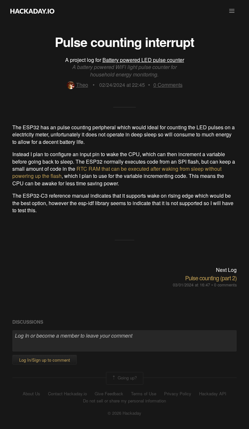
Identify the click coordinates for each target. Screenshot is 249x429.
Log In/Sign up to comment (44, 360)
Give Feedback (109, 394)
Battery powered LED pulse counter (143, 60)
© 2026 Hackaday (124, 413)
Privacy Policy (177, 394)
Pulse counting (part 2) (211, 277)
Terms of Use (143, 394)
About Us (31, 394)
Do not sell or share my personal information (124, 401)
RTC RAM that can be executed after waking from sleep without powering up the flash (116, 172)
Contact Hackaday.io (67, 394)
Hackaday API (212, 394)
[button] (232, 11)
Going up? (126, 378)
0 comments (225, 285)
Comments (168, 84)
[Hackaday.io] (32, 11)
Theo (82, 84)
